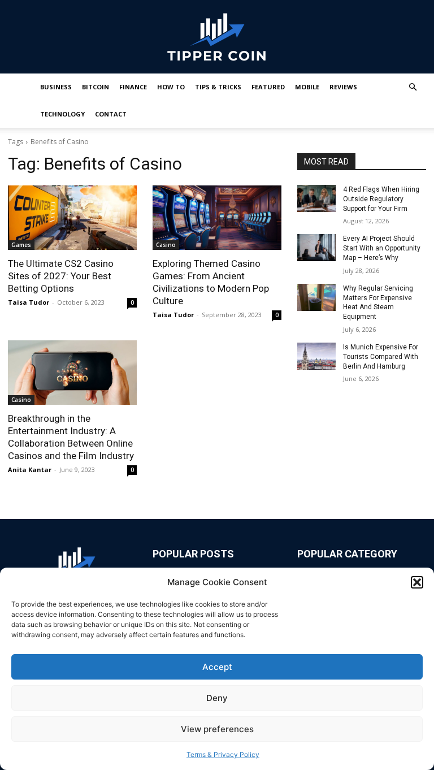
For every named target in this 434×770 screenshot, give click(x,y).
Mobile (307, 87)
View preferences (217, 729)
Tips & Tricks (218, 87)
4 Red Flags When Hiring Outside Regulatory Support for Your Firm (381, 199)
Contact (111, 114)
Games (21, 245)
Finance (133, 87)
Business (56, 87)
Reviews (343, 87)
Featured (268, 87)
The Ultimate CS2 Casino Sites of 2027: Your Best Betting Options (61, 276)
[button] (417, 582)
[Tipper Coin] (217, 37)
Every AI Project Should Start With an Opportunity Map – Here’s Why (381, 248)
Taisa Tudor (28, 302)
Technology (62, 114)
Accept (217, 666)
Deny (217, 698)
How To (171, 87)
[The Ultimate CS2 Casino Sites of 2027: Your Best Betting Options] (72, 217)
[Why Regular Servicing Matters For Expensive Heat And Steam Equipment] (316, 297)
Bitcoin (95, 87)
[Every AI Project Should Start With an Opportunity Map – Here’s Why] (316, 247)
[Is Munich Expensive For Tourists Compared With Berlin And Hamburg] (316, 356)
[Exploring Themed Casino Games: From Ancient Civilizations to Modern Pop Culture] (217, 217)
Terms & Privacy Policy (222, 754)
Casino (166, 245)
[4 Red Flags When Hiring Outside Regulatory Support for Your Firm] (316, 198)
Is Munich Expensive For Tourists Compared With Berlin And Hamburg (380, 356)
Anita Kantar (29, 469)
